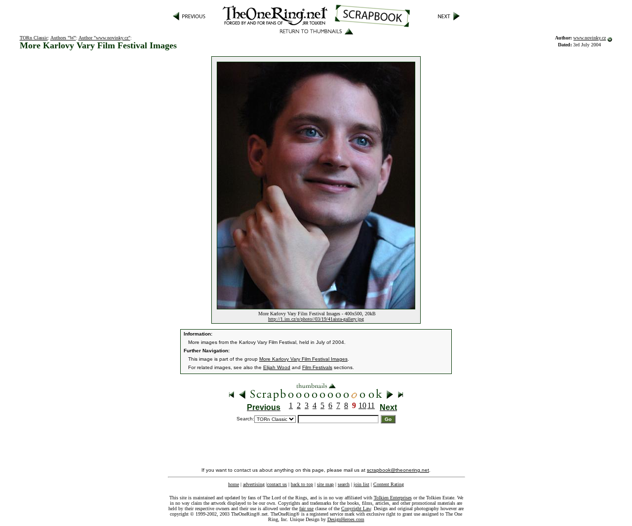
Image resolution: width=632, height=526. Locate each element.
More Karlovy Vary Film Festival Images (303, 359)
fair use (306, 508)
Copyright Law (356, 508)
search (344, 484)
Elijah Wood (276, 367)
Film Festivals (317, 367)
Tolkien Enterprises (393, 497)
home (233, 484)
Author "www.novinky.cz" (104, 37)
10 (362, 405)
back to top (302, 484)
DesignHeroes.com (345, 519)
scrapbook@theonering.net (398, 470)
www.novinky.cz (589, 37)
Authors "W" (63, 37)
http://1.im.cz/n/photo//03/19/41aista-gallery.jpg (316, 319)
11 (371, 405)
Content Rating (388, 484)
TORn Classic (34, 37)
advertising (254, 484)
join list (361, 484)
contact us (277, 484)
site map (325, 484)
